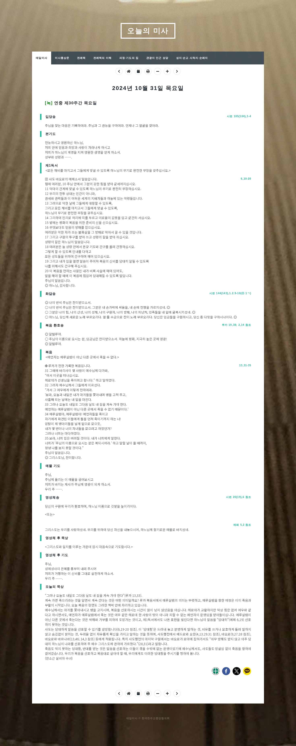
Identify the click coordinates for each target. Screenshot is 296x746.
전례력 (81, 57)
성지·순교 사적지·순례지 (192, 57)
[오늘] (128, 71)
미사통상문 (62, 57)
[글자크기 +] (167, 693)
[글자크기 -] (157, 693)
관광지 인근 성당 (157, 57)
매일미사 (41, 57)
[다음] (177, 71)
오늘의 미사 (148, 31)
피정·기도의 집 (129, 57)
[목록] (138, 71)
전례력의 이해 (102, 57)
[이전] (119, 71)
